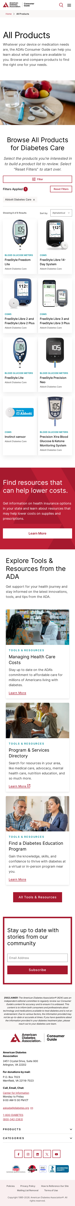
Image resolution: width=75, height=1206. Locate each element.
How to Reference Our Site (55, 1186)
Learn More (37, 533)
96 (55, 425)
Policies (11, 1186)
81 (20, 246)
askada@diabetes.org (16, 1107)
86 (55, 364)
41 (55, 305)
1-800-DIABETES (13, 1114)
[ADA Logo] (20, 4)
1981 (20, 425)
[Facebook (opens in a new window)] (18, 1154)
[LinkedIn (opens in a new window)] (37, 1154)
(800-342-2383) (13, 1119)
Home (9, 13)
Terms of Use (51, 1190)
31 (55, 246)
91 (20, 364)
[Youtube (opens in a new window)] (56, 1154)
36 (20, 305)
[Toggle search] (61, 5)
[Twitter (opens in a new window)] (47, 1154)
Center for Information (16, 1092)
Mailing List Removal (27, 1190)
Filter (40, 179)
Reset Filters (61, 188)
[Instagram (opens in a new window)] (28, 1154)
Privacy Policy (27, 1186)
